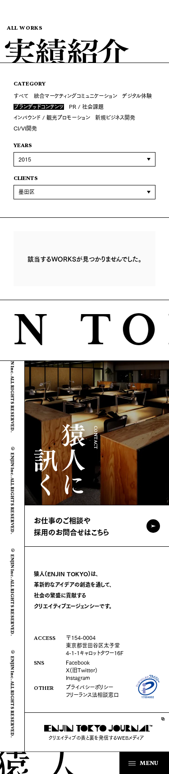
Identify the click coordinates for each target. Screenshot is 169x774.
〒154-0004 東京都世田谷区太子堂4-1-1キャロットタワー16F (94, 645)
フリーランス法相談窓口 (92, 694)
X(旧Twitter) (81, 670)
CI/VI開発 (25, 128)
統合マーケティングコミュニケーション (75, 95)
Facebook (78, 662)
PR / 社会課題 (86, 106)
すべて (21, 95)
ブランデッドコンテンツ (39, 107)
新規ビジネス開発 (115, 117)
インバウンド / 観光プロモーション (52, 117)
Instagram (78, 677)
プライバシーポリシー (89, 687)
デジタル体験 (137, 95)
